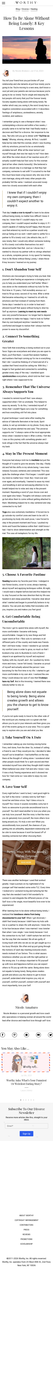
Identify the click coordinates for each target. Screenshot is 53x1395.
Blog (18, 9)
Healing (34, 9)
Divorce (25, 9)
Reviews (26, 1234)
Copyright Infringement (26, 1220)
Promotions (26, 1239)
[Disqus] (26, 1178)
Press (26, 1230)
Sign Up (26, 1133)
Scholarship (26, 1244)
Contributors (26, 1225)
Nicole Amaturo (22, 71)
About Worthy (26, 1215)
